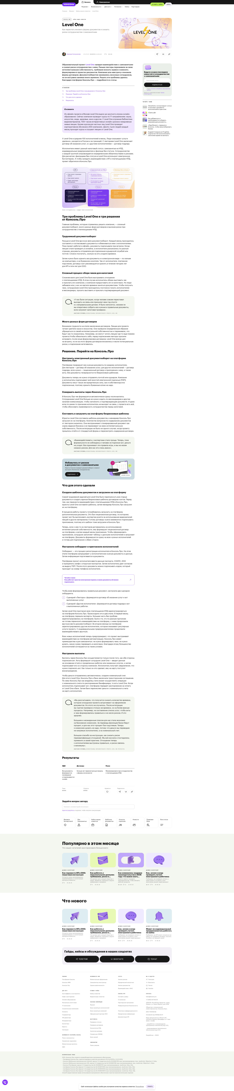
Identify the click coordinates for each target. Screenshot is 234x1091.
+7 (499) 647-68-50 (152, 1000)
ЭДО (63, 1047)
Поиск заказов (94, 1045)
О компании (121, 1000)
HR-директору (66, 1017)
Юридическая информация (126, 1014)
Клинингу (65, 1012)
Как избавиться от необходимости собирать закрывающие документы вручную (157, 120)
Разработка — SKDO (152, 1035)
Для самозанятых (82, 820)
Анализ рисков (122, 979)
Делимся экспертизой (68, 820)
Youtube (150, 988)
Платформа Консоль (68, 979)
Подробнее (140, 1086)
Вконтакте (151, 982)
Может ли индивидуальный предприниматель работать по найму (159, 931)
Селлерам (65, 1030)
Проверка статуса (95, 1022)
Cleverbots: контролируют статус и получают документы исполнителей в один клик (160, 107)
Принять (150, 1086)
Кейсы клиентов (95, 993)
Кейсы (127, 7)
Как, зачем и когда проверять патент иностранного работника (157, 875)
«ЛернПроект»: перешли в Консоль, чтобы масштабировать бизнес (160, 127)
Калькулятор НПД (95, 1028)
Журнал (92, 1005)
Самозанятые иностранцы (98, 982)
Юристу (64, 1027)
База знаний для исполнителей (99, 1008)
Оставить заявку (157, 4)
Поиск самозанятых (68, 1038)
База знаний (94, 1037)
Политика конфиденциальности (127, 1011)
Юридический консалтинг (126, 982)
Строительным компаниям (70, 1009)
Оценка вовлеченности (97, 985)
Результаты (70, 100)
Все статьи (164, 819)
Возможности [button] (96, 7)
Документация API (123, 1017)
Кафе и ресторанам (68, 997)
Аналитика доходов (96, 1031)
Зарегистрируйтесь (68, 810)
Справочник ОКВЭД (96, 1034)
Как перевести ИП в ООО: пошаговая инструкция (74, 874)
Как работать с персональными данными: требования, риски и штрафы (102, 875)
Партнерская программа (126, 1002)
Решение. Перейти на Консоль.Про (78, 94)
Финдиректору (66, 1021)
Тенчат (150, 985)
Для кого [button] (107, 7)
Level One (90, 64)
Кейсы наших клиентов (79, 19)
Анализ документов (124, 985)
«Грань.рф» (152, 112)
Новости (136, 819)
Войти (168, 4)
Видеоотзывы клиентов (97, 997)
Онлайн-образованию (69, 1000)
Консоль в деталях (122, 820)
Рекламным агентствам (69, 1002)
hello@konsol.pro (151, 997)
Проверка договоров (96, 1025)
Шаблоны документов (109, 820)
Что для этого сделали (74, 97)
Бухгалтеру (65, 1024)
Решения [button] (85, 7)
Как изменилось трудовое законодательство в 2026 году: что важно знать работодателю (130, 875)
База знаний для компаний (98, 1011)
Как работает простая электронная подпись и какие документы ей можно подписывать (91, 581)
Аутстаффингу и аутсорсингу (71, 993)
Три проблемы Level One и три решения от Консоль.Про (85, 91)
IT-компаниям (66, 1005)
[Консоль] (70, 4)
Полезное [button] (117, 7)
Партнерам (135, 7)
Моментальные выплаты (69, 1044)
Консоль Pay (66, 985)
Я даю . (158, 89)
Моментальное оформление (98, 979)
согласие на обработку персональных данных (158, 89)
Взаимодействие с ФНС (125, 988)
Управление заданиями (69, 1041)
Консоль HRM (66, 19)
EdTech (64, 790)
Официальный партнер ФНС (99, 1014)
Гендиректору (66, 1015)
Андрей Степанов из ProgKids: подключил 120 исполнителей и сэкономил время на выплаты (159, 133)
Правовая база (150, 820)
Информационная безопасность (128, 1005)
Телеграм (151, 979)
